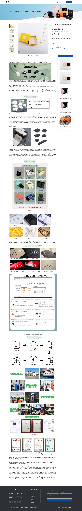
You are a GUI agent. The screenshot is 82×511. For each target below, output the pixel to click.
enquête (57, 47)
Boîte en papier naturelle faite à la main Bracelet (65, 70)
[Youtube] (17, 502)
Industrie (32, 497)
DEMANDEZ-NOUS (69, 1)
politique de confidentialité (62, 507)
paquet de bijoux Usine (14, 80)
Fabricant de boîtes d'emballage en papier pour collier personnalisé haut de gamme (65, 126)
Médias (32, 499)
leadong (59, 508)
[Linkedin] (12, 502)
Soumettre (59, 500)
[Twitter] (15, 502)
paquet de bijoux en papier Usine (16, 86)
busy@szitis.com (19, 493)
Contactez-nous (33, 500)
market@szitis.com (13, 493)
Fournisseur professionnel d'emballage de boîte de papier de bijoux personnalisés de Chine (65, 98)
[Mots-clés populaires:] (57, 2)
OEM (31, 493)
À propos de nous (33, 496)
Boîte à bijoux (33, 494)
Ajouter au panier (58, 50)
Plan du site (32, 502)
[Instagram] (20, 502)
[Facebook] (10, 502)
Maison (32, 491)
